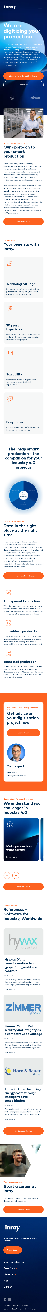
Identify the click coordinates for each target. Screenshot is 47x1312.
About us (24, 84)
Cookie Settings (30, 1309)
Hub (6, 1281)
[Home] (10, 7)
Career (8, 1287)
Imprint (6, 1309)
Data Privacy (16, 1309)
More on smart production (23, 576)
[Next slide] (15, 875)
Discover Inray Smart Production (23, 76)
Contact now (23, 733)
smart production (14, 1262)
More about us (23, 221)
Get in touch (12, 1250)
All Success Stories (23, 1131)
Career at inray (23, 1209)
